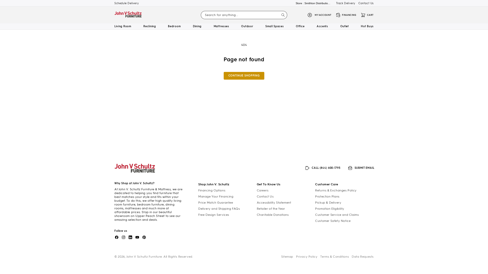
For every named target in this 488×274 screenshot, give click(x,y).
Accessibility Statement (274, 202)
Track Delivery (345, 3)
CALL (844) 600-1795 (326, 168)
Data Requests (363, 256)
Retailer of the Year (271, 208)
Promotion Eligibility (329, 208)
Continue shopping (244, 75)
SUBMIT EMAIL (364, 168)
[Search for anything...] (283, 15)
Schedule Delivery (126, 3)
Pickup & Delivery (328, 202)
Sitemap (287, 256)
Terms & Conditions (334, 256)
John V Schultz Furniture (144, 256)
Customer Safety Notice (333, 221)
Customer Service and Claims (337, 215)
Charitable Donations (273, 215)
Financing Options (211, 190)
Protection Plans (327, 196)
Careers (263, 190)
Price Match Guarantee (215, 202)
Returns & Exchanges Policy (336, 190)
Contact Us (366, 3)
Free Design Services (213, 215)
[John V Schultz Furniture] (128, 15)
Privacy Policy (306, 256)
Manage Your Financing (216, 196)
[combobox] (244, 15)
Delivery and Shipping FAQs (219, 208)
